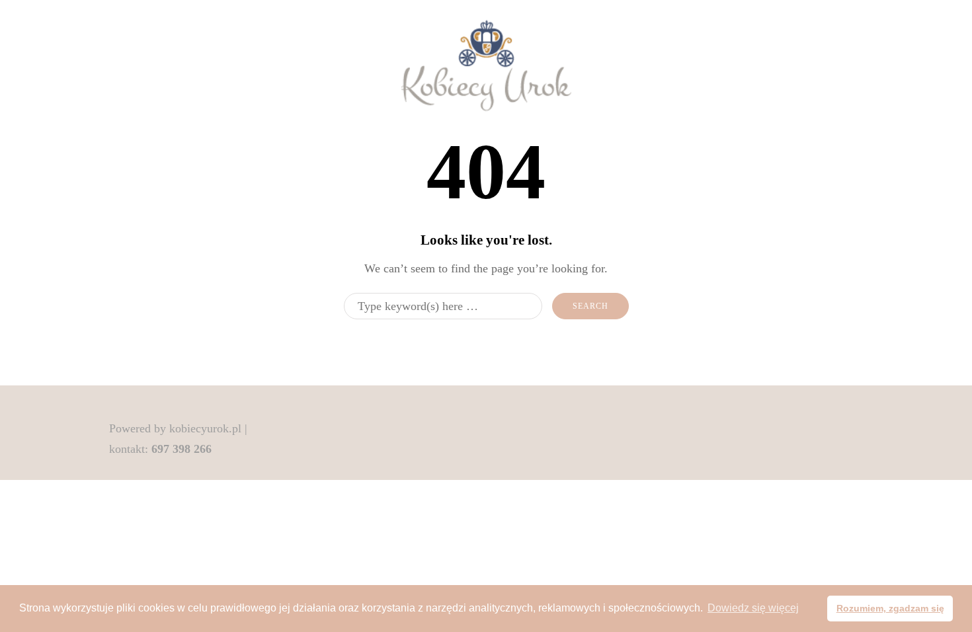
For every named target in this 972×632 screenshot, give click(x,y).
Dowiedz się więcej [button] (753, 607)
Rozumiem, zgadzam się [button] (890, 608)
